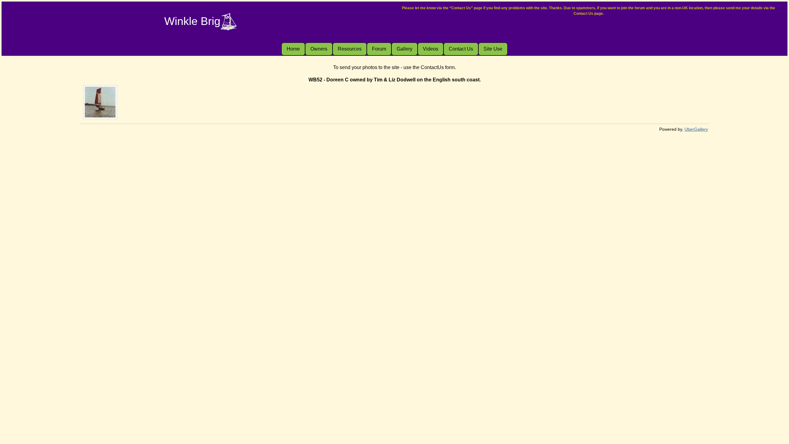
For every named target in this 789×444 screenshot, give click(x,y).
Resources (350, 48)
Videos (430, 48)
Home (293, 48)
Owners (318, 48)
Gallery (404, 48)
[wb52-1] (100, 102)
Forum (379, 48)
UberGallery (696, 129)
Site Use (493, 48)
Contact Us (461, 48)
